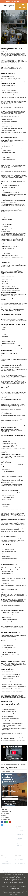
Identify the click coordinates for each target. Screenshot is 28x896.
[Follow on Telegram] (2, 825)
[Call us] (7, 822)
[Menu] (2, 5)
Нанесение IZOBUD (22, 15)
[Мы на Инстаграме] (5, 822)
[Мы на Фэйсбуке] (2, 822)
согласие (9, 803)
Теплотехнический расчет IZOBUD (18, 13)
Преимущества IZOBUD (10, 15)
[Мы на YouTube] (9, 822)
